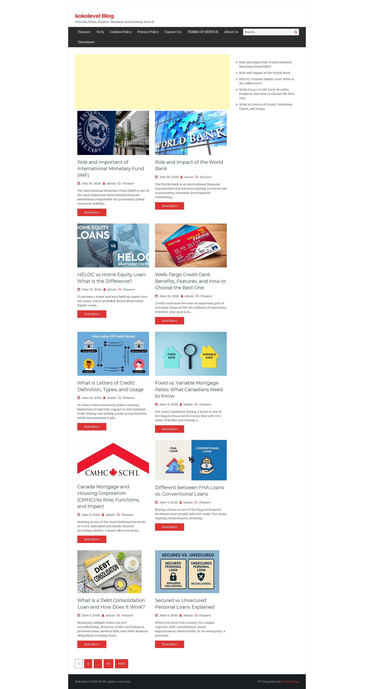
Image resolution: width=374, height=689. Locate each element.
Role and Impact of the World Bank (264, 73)
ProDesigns (290, 681)
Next (121, 663)
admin (111, 183)
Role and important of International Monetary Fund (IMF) (110, 168)
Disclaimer (86, 42)
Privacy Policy (148, 32)
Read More (91, 212)
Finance (84, 32)
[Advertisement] (152, 82)
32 (108, 663)
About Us (231, 32)
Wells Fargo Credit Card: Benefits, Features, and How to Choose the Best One (190, 281)
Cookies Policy (120, 32)
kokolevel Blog (94, 15)
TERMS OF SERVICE (202, 32)
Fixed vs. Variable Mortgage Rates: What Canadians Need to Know (189, 389)
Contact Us (173, 32)
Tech (100, 32)
